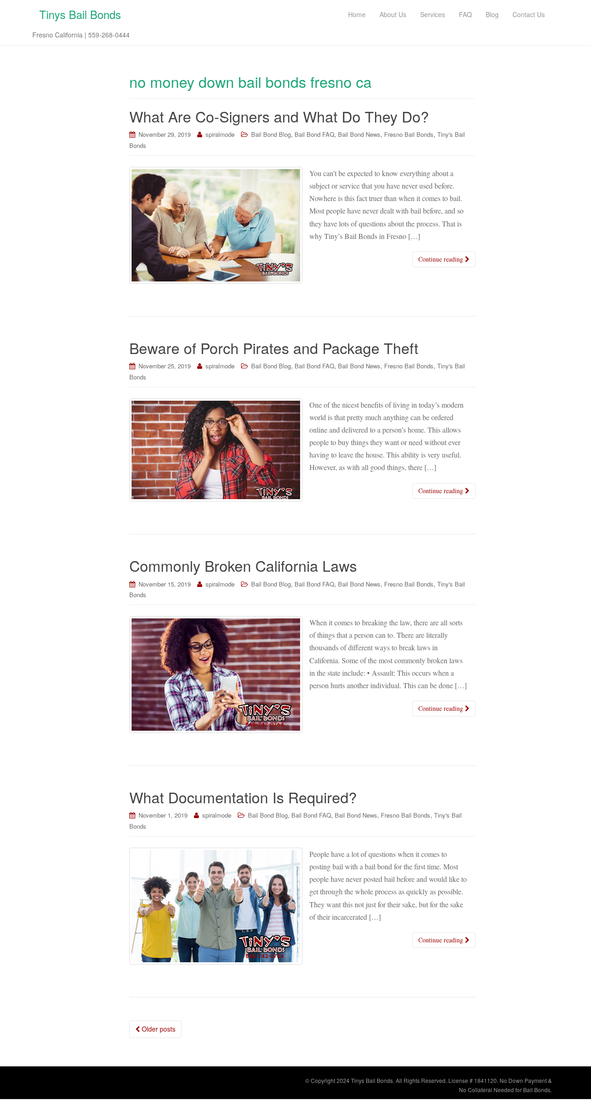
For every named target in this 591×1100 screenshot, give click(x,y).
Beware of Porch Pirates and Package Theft (273, 347)
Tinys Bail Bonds (80, 14)
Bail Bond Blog (271, 134)
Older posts (157, 1028)
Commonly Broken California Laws (243, 565)
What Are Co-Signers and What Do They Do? (279, 116)
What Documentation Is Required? (243, 796)
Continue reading (441, 259)
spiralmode (220, 134)
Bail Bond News (359, 134)
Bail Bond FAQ (314, 134)
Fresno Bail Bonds (409, 134)
